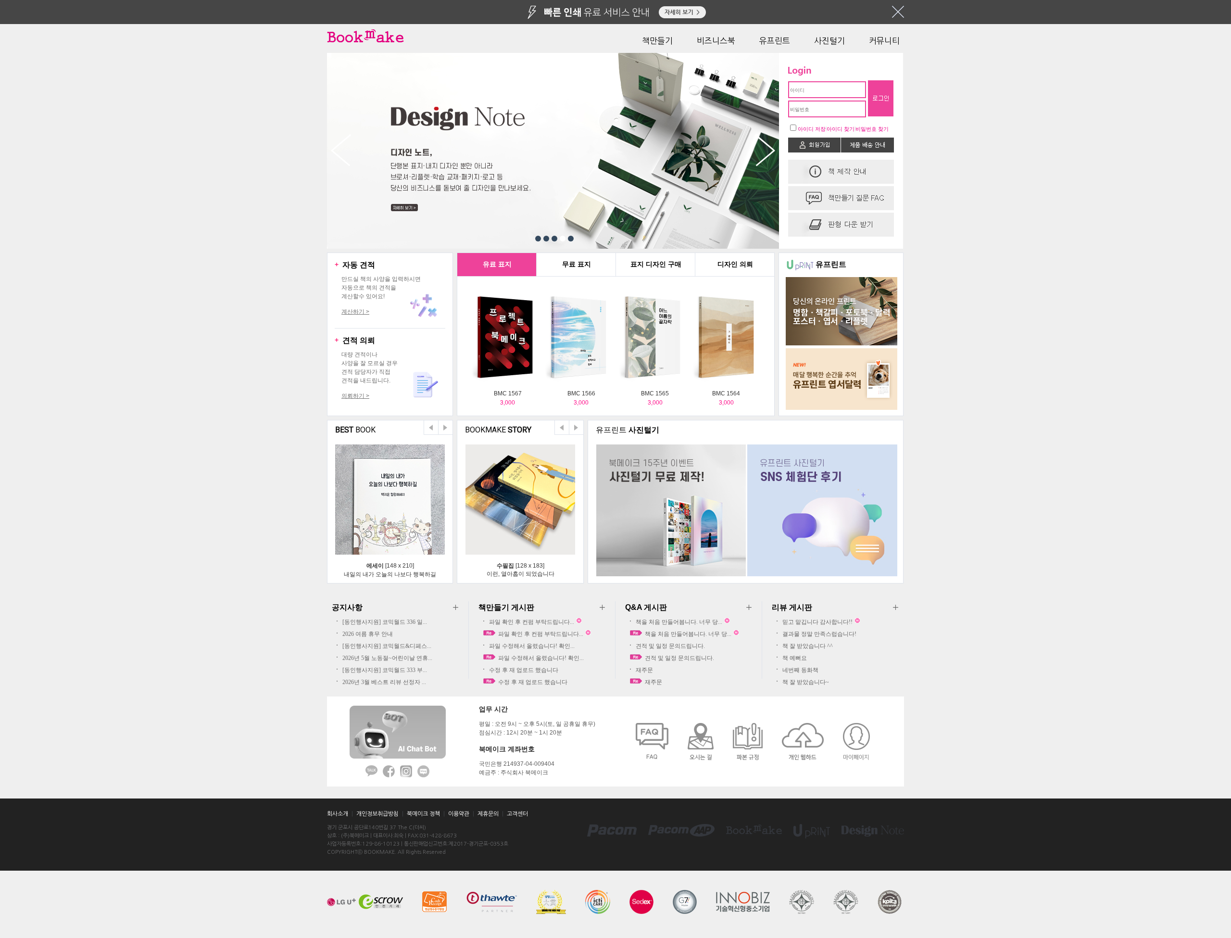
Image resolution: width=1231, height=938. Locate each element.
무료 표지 (576, 264)
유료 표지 (497, 264)
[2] (546, 238)
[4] (562, 238)
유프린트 (774, 41)
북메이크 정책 (423, 814)
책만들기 (657, 41)
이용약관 (458, 814)
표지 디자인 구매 (655, 264)
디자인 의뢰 (735, 264)
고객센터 (517, 814)
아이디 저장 (812, 129)
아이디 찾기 (840, 129)
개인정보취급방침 (377, 814)
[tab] (497, 265)
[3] (554, 238)
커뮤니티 (884, 41)
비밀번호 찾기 (872, 129)
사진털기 (829, 41)
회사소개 (337, 814)
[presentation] (497, 265)
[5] (571, 238)
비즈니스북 (716, 41)
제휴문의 (488, 814)
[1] (538, 238)
